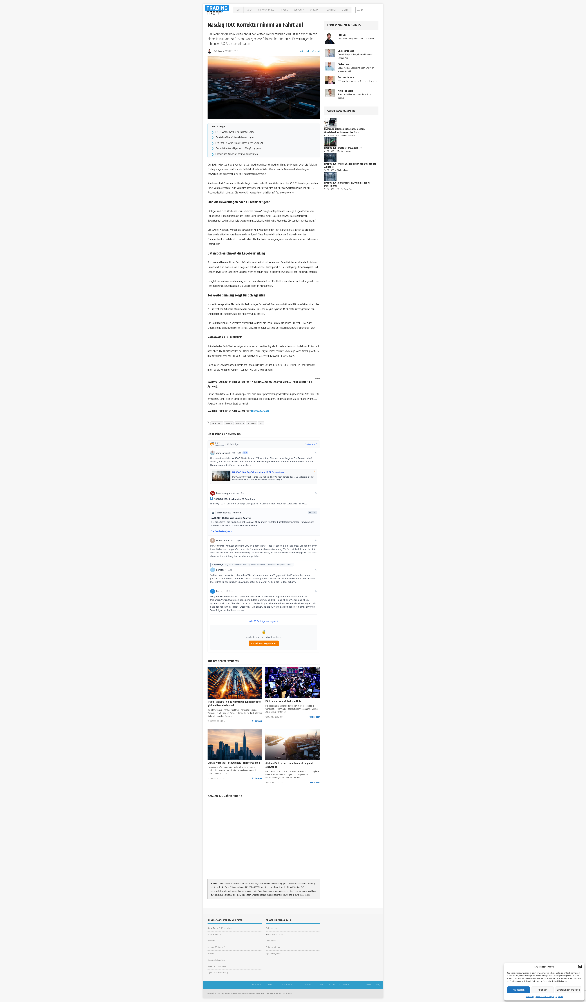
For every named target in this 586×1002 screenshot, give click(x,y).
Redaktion (211, 953)
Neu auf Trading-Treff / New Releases (220, 928)
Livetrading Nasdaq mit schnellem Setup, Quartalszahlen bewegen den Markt (344, 131)
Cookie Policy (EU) (373, 985)
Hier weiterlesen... (261, 411)
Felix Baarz (218, 51)
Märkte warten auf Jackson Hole (283, 701)
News (238, 10)
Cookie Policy (530, 996)
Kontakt (308, 985)
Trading (284, 10)
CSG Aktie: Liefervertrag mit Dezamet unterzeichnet (358, 81)
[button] (579, 966)
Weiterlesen (257, 721)
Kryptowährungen (266, 10)
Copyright (271, 985)
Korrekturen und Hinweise (217, 966)
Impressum (559, 996)
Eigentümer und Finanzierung (218, 972)
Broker (345, 10)
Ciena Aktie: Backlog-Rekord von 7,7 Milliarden (356, 38)
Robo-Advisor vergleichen (274, 934)
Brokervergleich (271, 928)
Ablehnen (542, 989)
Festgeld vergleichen (273, 947)
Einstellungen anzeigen (568, 989)
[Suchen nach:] (368, 10)
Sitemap (320, 985)
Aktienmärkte (216, 423)
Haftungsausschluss (289, 985)
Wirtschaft (315, 10)
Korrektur (229, 423)
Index (308, 51)
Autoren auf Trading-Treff (216, 947)
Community (299, 10)
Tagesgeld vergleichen (273, 953)
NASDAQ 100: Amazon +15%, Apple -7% (343, 147)
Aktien (249, 10)
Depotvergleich (271, 941)
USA (261, 423)
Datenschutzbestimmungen (545, 996)
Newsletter (331, 10)
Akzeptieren (519, 989)
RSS (359, 985)
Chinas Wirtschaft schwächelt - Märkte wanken (234, 762)
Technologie (251, 423)
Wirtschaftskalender (214, 934)
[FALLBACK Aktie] (235, 683)
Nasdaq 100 (240, 423)
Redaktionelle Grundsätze (216, 960)
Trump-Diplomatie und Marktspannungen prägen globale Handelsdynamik (234, 703)
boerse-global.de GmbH (276, 887)
